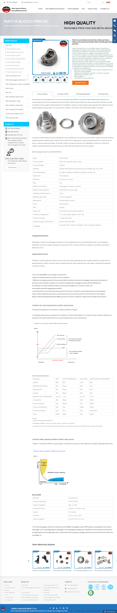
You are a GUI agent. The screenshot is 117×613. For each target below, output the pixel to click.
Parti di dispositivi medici (13, 49)
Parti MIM (36, 26)
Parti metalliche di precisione (55, 8)
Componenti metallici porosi (14, 113)
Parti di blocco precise (50, 26)
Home (40, 8)
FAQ (83, 8)
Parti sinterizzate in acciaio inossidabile (18, 84)
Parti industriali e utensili (13, 55)
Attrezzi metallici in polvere (14, 72)
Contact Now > (12, 167)
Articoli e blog (92, 8)
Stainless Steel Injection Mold (93, 611)
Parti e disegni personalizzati (14, 109)
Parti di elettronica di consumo (15, 52)
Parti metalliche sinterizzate (14, 105)
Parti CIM (8, 92)
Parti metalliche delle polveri (15, 97)
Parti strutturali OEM (12, 118)
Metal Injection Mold (79, 611)
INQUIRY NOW (80, 83)
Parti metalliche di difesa (13, 62)
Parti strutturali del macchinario (15, 68)
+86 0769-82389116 (11, 2)
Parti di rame (9, 88)
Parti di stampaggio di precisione (16, 80)
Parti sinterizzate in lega (13, 101)
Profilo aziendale (73, 8)
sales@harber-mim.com (31, 2)
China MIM (70, 611)
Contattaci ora (104, 8)
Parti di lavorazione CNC (13, 76)
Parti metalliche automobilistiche (16, 59)
